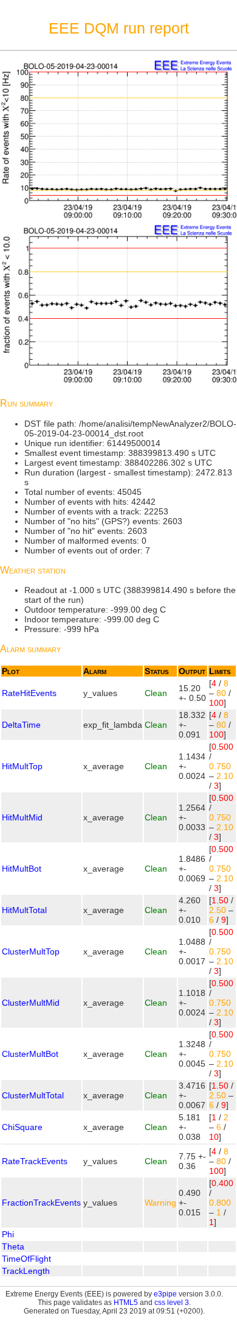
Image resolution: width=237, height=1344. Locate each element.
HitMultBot (21, 868)
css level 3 (171, 1302)
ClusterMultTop (31, 951)
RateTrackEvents (34, 1161)
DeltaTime (21, 725)
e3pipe (165, 1294)
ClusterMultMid (31, 1003)
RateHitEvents (29, 693)
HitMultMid (22, 817)
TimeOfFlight (26, 1259)
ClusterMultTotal (33, 1095)
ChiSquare (22, 1127)
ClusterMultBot (30, 1054)
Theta (13, 1246)
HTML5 (126, 1302)
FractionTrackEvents (41, 1202)
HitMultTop (22, 766)
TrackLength (26, 1271)
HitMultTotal (24, 910)
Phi (8, 1234)
